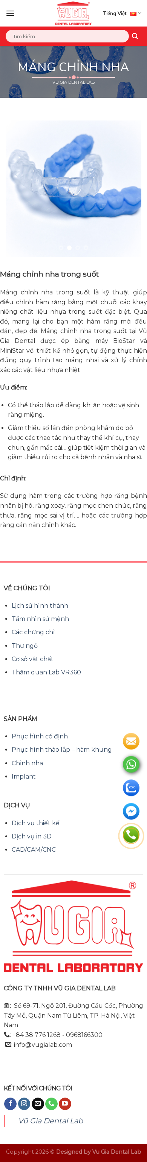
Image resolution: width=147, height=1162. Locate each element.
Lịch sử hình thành (40, 605)
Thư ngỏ (25, 645)
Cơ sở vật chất (33, 659)
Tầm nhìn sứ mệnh (40, 618)
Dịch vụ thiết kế (36, 823)
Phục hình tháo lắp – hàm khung (62, 749)
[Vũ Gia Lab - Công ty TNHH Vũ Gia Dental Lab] (74, 13)
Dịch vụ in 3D (32, 836)
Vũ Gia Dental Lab (50, 1120)
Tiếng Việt (115, 13)
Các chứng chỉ (33, 632)
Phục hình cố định (40, 736)
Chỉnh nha (27, 763)
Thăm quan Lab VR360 (46, 672)
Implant (24, 776)
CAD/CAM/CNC (34, 849)
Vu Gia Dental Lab (116, 1151)
